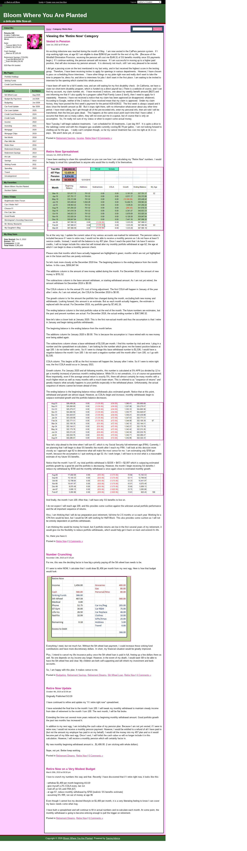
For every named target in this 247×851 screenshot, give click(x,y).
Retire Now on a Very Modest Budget (70, 769)
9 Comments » (105, 138)
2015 (34, 149)
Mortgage (8, 130)
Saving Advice (113, 838)
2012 (34, 161)
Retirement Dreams (12, 149)
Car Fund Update (12, 106)
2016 (34, 145)
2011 (34, 164)
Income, (81, 138)
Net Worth (9, 137)
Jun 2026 (36, 103)
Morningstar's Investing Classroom (19, 220)
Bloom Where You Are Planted (17, 186)
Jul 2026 (35, 99)
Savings (8, 161)
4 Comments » (144, 675)
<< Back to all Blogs (12, 2)
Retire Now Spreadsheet (62, 151)
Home (48, 29)
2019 (34, 134)
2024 (34, 114)
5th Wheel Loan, (116, 675)
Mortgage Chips (11, 134)
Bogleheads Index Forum (15, 201)
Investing (8, 126)
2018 (34, 137)
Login (41, 2)
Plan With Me (10, 141)
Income (8, 122)
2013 (34, 157)
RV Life (7, 157)
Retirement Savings (12, 153)
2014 (34, 153)
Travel (7, 172)
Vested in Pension (58, 41)
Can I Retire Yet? (11, 205)
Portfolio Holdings (12, 77)
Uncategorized (10, 176)
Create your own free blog (56, 2)
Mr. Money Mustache (13, 224)
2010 (34, 168)
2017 (34, 141)
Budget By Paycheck (13, 99)
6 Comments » (96, 818)
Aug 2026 (36, 95)
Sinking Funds (10, 81)
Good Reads (10, 216)
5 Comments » (76, 541)
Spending (8, 168)
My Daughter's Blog (12, 228)
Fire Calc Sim (10, 212)
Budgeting (9, 103)
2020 (34, 130)
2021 (34, 126)
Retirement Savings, (66, 138)
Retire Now (9, 145)
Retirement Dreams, (97, 675)
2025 (34, 110)
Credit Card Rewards (13, 84)
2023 (34, 118)
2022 (34, 122)
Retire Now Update (58, 688)
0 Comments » (96, 755)
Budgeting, (61, 675)
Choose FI (9, 208)
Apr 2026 (36, 106)
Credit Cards (10, 118)
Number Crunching (59, 554)
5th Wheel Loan (11, 95)
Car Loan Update (11, 110)
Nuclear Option (11, 190)
